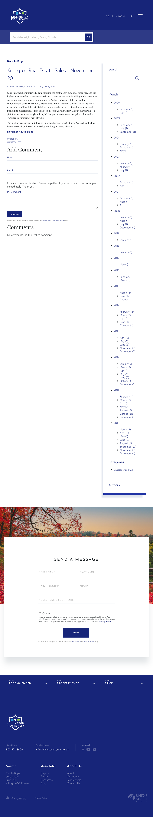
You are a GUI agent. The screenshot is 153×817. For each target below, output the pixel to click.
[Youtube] (88, 749)
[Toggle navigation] (140, 15)
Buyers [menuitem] (45, 773)
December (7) (127, 351)
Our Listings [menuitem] (13, 773)
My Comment (14, 191)
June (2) (124, 377)
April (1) (124, 112)
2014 (116, 305)
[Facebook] (83, 749)
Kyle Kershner (16, 87)
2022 (117, 176)
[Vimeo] (94, 749)
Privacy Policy (45, 220)
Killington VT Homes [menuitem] (17, 783)
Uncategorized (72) (123, 469)
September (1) (128, 131)
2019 (116, 233)
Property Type (68, 683)
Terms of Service (58, 220)
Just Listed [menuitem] (12, 776)
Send (75, 633)
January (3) (126, 363)
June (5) (124, 344)
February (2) (127, 311)
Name (10, 157)
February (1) (126, 109)
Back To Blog (15, 61)
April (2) (124, 337)
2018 (116, 245)
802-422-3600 (14, 749)
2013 (116, 331)
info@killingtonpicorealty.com (52, 749)
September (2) (128, 446)
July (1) (124, 128)
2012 (116, 357)
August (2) (126, 410)
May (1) (124, 150)
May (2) (124, 406)
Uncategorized (14, 142)
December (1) (127, 227)
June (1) (124, 296)
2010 (117, 423)
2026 (117, 102)
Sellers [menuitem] (44, 776)
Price (109, 683)
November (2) (128, 348)
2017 (116, 258)
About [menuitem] (70, 773)
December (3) (127, 384)
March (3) (125, 367)
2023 (117, 156)
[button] (88, 37)
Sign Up (109, 16)
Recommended (20, 683)
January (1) (126, 144)
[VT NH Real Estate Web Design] (137, 798)
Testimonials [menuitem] (74, 780)
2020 (117, 211)
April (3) (124, 433)
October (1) (126, 413)
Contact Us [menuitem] (73, 783)
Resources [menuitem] (47, 780)
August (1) (125, 299)
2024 (117, 137)
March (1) (125, 201)
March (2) (125, 292)
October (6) (126, 325)
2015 (117, 286)
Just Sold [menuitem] (11, 780)
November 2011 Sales (20, 131)
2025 (117, 118)
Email (10, 170)
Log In (121, 16)
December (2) (127, 417)
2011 (116, 390)
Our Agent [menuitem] (73, 776)
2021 (116, 191)
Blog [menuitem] (43, 783)
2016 (116, 270)
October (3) (126, 381)
